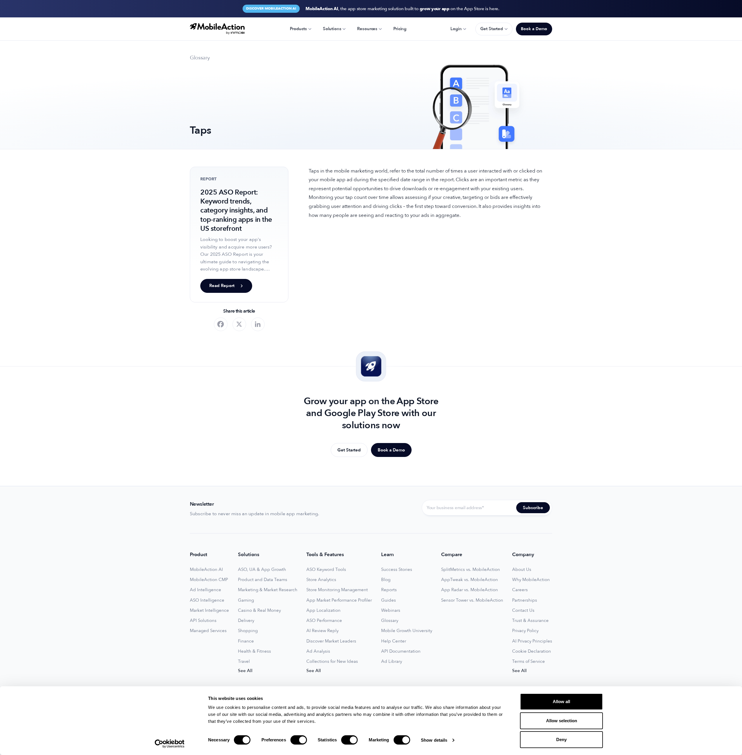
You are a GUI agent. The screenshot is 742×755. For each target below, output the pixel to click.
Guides (388, 600)
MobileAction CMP (209, 579)
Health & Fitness (254, 651)
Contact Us (523, 610)
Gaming (246, 600)
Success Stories (396, 569)
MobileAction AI (206, 569)
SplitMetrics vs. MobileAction (470, 569)
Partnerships (524, 600)
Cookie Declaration (531, 651)
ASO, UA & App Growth (262, 569)
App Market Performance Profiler (339, 600)
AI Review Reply (322, 630)
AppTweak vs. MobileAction (469, 579)
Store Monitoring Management (337, 589)
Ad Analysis (318, 651)
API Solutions (203, 620)
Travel (244, 661)
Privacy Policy (525, 630)
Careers (520, 589)
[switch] (298, 740)
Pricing (399, 29)
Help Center (393, 641)
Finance (246, 641)
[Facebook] (221, 324)
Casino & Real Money (259, 610)
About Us (521, 569)
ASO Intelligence (207, 600)
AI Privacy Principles (532, 641)
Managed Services (208, 630)
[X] (239, 324)
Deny (561, 739)
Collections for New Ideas (332, 661)
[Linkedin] (258, 324)
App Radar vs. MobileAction (469, 589)
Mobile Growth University (406, 630)
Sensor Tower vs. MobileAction (472, 600)
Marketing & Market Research (267, 589)
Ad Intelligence (205, 589)
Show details (434, 740)
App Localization (323, 610)
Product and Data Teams (262, 579)
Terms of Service (528, 661)
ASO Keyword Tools (326, 569)
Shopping (248, 630)
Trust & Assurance (530, 620)
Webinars (390, 610)
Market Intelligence (209, 610)
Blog (385, 579)
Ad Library (391, 661)
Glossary (389, 620)
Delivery (246, 620)
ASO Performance (324, 620)
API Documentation (401, 651)
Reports (389, 589)
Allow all (561, 701)
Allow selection (561, 720)
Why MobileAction (531, 579)
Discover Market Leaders (331, 641)
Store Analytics (321, 579)
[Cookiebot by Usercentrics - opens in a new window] (169, 743)
